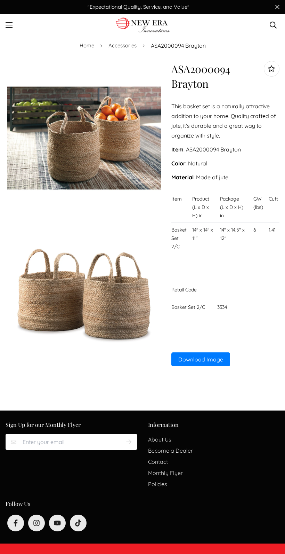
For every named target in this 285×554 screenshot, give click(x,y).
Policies (157, 484)
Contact (158, 461)
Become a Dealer (170, 450)
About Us (159, 439)
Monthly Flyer (165, 472)
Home (87, 45)
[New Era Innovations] (143, 25)
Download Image (200, 359)
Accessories (122, 45)
